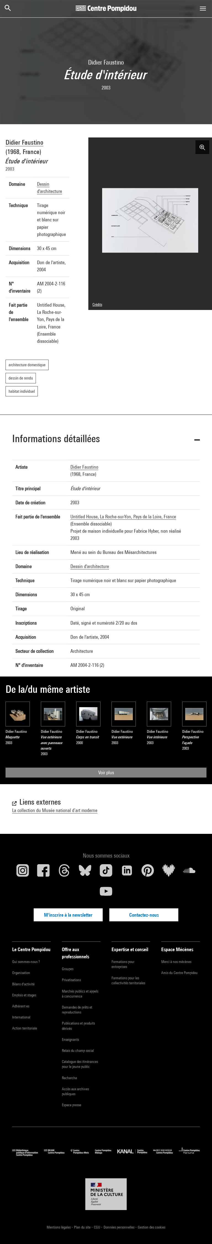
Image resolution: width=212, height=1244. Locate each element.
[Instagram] (22, 872)
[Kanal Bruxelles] (135, 1155)
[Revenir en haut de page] (199, 1231)
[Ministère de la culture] (106, 1194)
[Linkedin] (126, 872)
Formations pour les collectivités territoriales (128, 980)
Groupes (67, 969)
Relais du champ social (78, 1050)
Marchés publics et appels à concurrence (80, 993)
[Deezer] (168, 872)
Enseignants (70, 1039)
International (21, 1017)
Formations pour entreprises (123, 964)
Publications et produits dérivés (78, 1025)
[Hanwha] (189, 1155)
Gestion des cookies (151, 1227)
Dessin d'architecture (89, 566)
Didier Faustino (24, 142)
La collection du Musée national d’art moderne (54, 810)
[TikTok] (106, 872)
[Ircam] (57, 1155)
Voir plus (106, 772)
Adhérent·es (20, 1006)
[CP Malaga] (106, 1155)
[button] (106, 439)
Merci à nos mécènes (176, 961)
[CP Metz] (83, 1155)
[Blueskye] (85, 872)
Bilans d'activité (23, 984)
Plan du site (82, 1227)
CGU (97, 1227)
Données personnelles (119, 1227)
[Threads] (64, 872)
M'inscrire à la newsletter (68, 915)
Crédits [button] (97, 304)
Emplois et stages (24, 995)
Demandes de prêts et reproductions (77, 1009)
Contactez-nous (144, 915)
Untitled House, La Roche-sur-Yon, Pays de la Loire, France (123, 516)
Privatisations (71, 980)
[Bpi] (28, 1155)
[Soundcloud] (189, 872)
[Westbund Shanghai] (166, 1155)
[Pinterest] (147, 872)
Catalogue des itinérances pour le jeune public (80, 1064)
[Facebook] (43, 872)
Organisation (21, 972)
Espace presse (71, 1105)
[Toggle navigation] (203, 8)
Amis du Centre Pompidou (179, 972)
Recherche (69, 1078)
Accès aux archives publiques (75, 1091)
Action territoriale (24, 1028)
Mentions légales (59, 1227)
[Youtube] (106, 893)
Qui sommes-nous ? (26, 961)
